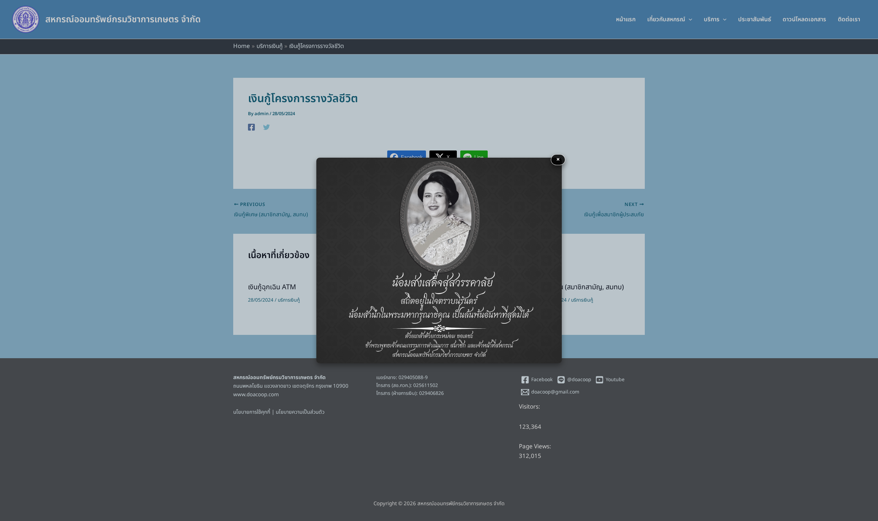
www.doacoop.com (256, 395)
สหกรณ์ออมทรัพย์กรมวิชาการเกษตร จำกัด (123, 19)
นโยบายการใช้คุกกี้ (251, 412)
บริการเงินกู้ (289, 300)
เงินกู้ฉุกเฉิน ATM (272, 287)
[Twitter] (266, 127)
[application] (688, 19)
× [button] (558, 159)
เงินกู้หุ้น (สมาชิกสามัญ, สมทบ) (582, 287)
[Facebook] (251, 127)
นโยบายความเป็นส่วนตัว (300, 412)
